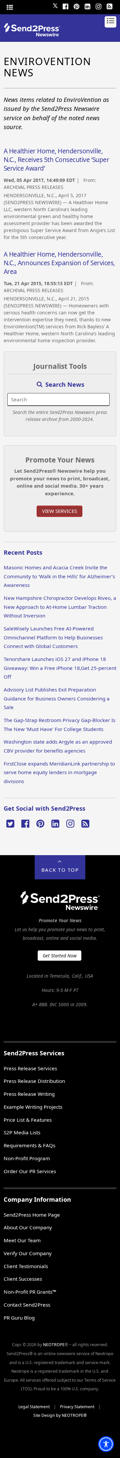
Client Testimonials (26, 1266)
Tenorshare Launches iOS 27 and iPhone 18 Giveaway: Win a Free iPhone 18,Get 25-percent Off (60, 668)
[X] (10, 823)
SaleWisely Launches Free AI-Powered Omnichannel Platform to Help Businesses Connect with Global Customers (53, 637)
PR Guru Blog (19, 1317)
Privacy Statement (77, 1407)
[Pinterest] (76, 5)
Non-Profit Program (27, 1158)
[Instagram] (98, 5)
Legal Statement (34, 1407)
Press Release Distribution (34, 1081)
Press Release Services (30, 1068)
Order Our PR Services (30, 1171)
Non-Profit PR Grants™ (30, 1291)
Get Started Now (60, 955)
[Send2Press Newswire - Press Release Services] (34, 34)
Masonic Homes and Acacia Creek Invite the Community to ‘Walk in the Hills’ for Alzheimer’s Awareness (59, 576)
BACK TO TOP (60, 869)
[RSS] (109, 5)
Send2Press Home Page (32, 1214)
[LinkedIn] (87, 5)
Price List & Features (28, 1119)
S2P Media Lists (22, 1132)
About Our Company (28, 1227)
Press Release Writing (29, 1094)
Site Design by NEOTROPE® (60, 1415)
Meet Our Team (22, 1240)
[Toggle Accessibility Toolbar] (106, 1444)
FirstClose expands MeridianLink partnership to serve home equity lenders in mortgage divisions (59, 772)
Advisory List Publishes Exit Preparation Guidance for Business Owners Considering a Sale (57, 698)
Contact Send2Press (27, 1304)
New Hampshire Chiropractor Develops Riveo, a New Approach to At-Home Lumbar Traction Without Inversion (60, 607)
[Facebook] (65, 5)
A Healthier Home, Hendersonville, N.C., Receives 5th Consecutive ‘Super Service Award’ (56, 160)
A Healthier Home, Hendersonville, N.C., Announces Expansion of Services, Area (59, 263)
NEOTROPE (54, 1344)
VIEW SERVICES (59, 511)
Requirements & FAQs (29, 1145)
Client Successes (23, 1278)
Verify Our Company (28, 1253)
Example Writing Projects (33, 1106)
